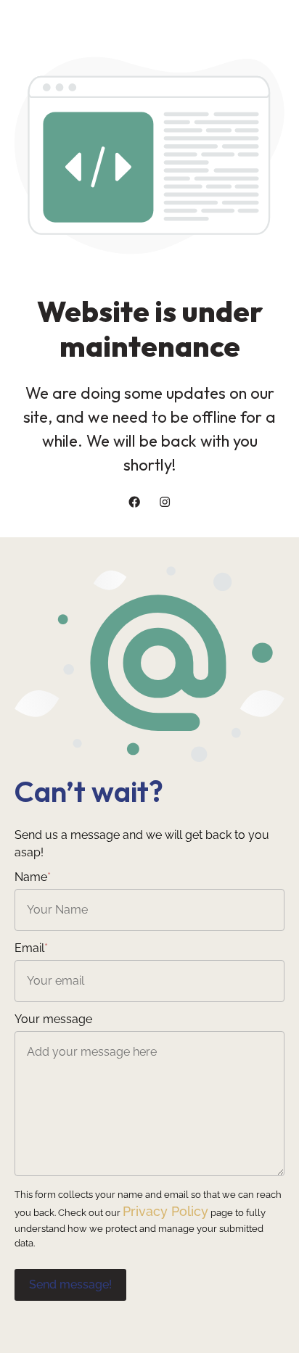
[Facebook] (134, 501)
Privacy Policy (165, 1211)
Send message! (70, 1284)
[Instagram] (164, 501)
